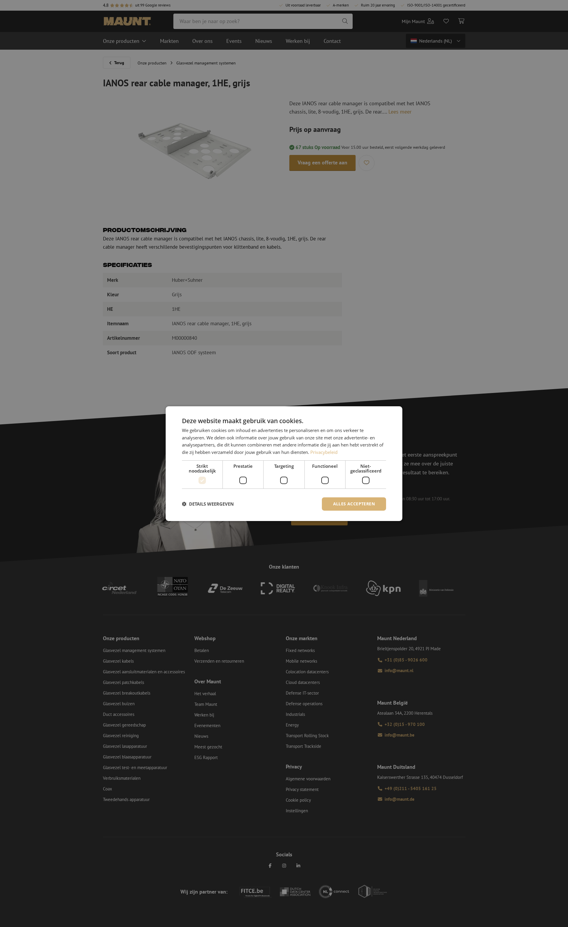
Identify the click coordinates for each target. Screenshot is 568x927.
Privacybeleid (324, 452)
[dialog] (284, 463)
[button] (208, 504)
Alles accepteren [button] (354, 504)
